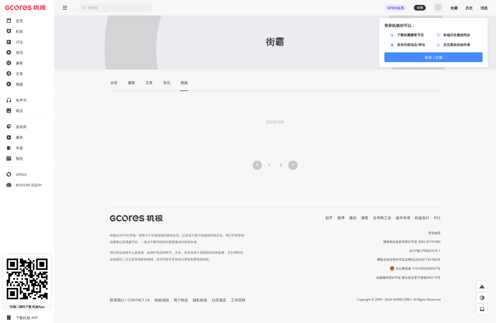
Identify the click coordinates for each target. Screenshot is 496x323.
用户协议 (181, 299)
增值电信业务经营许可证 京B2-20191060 (411, 241)
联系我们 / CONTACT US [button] (130, 299)
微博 (341, 217)
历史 (469, 7)
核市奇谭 (403, 217)
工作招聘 (238, 299)
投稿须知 (161, 299)
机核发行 (422, 217)
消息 (484, 7)
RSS (437, 217)
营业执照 (434, 233)
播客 (364, 217)
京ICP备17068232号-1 (424, 251)
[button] (257, 165)
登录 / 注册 (434, 57)
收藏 (454, 7)
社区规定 (219, 299)
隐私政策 (200, 299)
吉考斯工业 (382, 217)
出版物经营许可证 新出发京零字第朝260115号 (408, 277)
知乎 (329, 217)
